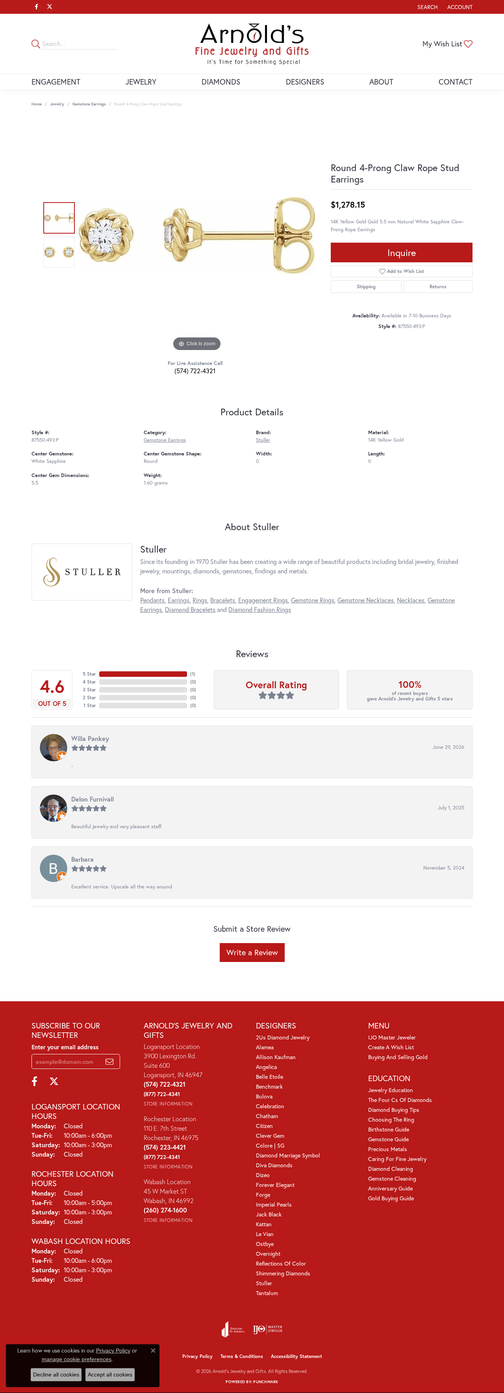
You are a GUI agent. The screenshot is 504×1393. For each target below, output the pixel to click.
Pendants (152, 600)
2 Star (89, 697)
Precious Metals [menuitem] (387, 1149)
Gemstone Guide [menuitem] (388, 1139)
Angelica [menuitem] (266, 1067)
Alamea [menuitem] (265, 1047)
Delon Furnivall (92, 799)
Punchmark (265, 1381)
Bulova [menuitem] (264, 1096)
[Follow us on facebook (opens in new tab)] (36, 7)
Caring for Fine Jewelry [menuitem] (397, 1159)
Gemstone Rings (312, 600)
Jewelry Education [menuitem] (390, 1090)
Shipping (366, 286)
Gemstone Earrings (89, 104)
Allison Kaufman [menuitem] (276, 1057)
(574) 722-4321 (194, 371)
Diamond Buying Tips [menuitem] (393, 1109)
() (192, 674)
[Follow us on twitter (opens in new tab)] (49, 7)
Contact (455, 82)
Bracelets (222, 600)
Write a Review (252, 952)
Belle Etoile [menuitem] (269, 1076)
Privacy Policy (197, 1356)
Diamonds (221, 82)
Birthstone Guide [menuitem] (388, 1129)
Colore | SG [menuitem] (270, 1145)
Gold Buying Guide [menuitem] (391, 1198)
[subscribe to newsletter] (109, 1061)
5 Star (89, 674)
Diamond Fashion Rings (259, 609)
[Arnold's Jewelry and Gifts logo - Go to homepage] (252, 44)
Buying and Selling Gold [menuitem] (398, 1057)
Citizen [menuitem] (264, 1126)
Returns (438, 286)
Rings (200, 600)
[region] (197, 235)
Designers (305, 82)
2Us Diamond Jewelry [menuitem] (282, 1037)
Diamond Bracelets (190, 609)
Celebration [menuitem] (270, 1106)
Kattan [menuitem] (264, 1224)
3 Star (89, 690)
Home (37, 104)
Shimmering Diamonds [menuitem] (283, 1273)
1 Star (89, 705)
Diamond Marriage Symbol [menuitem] (288, 1155)
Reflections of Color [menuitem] (281, 1263)
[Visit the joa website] (233, 1329)
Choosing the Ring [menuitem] (391, 1119)
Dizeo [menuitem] (263, 1175)
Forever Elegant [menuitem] (275, 1184)
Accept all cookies (110, 1374)
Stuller (263, 440)
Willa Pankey (90, 738)
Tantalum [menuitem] (267, 1293)
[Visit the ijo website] (267, 1329)
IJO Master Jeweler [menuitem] (392, 1037)
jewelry (57, 104)
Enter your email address (65, 1047)
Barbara (82, 859)
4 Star (89, 682)
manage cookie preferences (76, 1359)
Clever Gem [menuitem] (270, 1135)
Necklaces (410, 600)
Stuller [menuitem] (264, 1283)
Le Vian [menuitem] (265, 1234)
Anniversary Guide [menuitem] (390, 1188)
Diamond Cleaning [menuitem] (390, 1168)
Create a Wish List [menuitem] (391, 1047)
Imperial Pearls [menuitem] (274, 1204)
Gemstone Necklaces (365, 600)
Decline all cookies (56, 1374)
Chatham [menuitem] (267, 1116)
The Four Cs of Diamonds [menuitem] (400, 1100)
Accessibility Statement (296, 1356)
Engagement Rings (263, 600)
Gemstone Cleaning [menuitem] (392, 1178)
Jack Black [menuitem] (269, 1214)
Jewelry (141, 82)
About (381, 82)
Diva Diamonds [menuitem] (274, 1165)
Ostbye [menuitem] (265, 1243)
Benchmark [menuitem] (269, 1086)
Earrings (178, 600)
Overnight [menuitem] (268, 1253)
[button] (427, 7)
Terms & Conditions (241, 1356)
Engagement (56, 82)
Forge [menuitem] (263, 1194)
